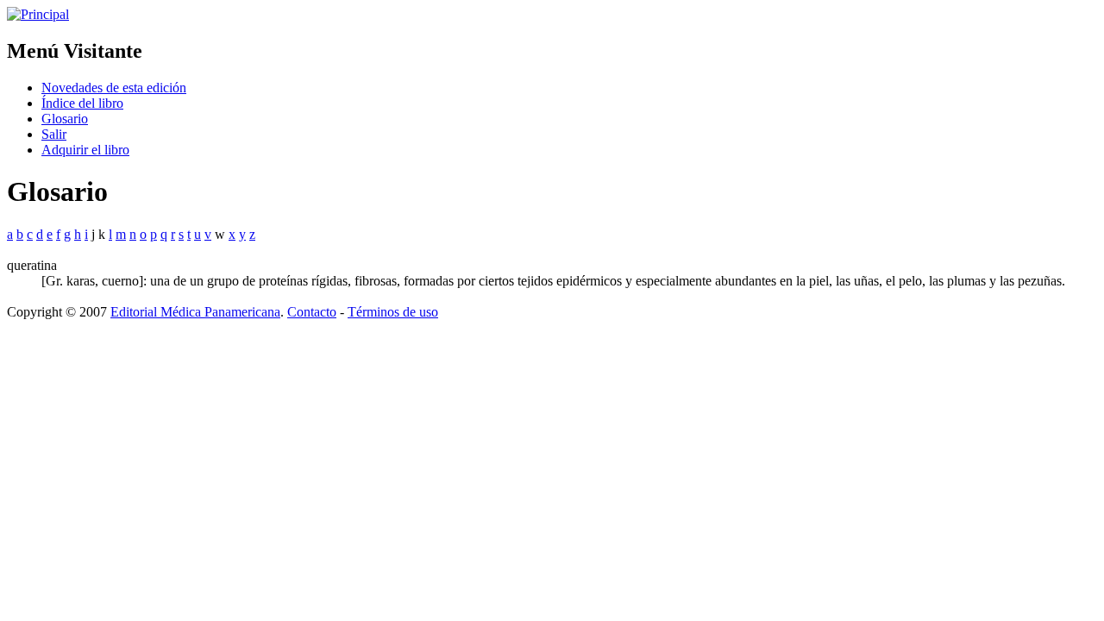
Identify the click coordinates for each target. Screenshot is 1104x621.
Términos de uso (393, 311)
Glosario (64, 118)
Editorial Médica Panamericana (195, 311)
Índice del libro (82, 103)
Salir (53, 134)
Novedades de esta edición (113, 87)
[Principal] (38, 14)
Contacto (311, 311)
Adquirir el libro (85, 149)
